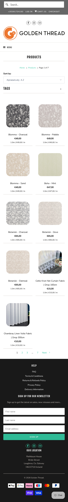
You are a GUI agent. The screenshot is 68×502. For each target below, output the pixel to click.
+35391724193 (15, 12)
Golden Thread (37, 477)
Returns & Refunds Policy (34, 380)
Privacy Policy (34, 385)
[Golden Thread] (34, 33)
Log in (28, 12)
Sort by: (7, 73)
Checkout (54, 12)
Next (44, 352)
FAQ (34, 371)
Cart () (41, 12)
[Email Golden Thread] (40, 22)
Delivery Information (34, 389)
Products (34, 57)
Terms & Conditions (34, 376)
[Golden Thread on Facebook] (28, 22)
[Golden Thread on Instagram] (34, 22)
